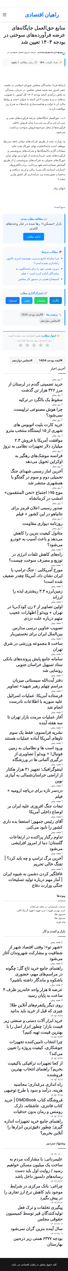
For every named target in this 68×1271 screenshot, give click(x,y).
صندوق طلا (59, 914)
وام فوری (60, 921)
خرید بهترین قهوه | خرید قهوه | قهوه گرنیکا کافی (41, 910)
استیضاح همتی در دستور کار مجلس (38, 279)
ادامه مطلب (33, 236)
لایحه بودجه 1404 (50, 360)
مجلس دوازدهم (21, 360)
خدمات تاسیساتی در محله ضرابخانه (47, 906)
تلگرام (55, 300)
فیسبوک (12, 300)
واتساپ (41, 300)
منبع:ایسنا (59, 207)
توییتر (27, 300)
